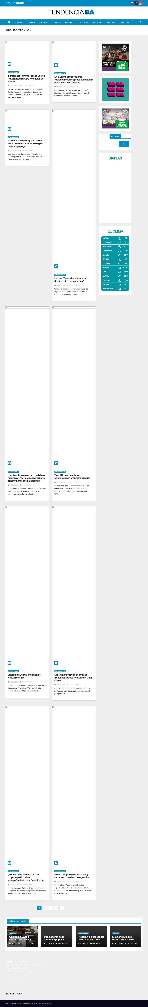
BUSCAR (115, 136)
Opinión (31, 22)
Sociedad (19, 22)
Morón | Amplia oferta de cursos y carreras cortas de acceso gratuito (71, 876)
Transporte (111, 22)
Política (43, 22)
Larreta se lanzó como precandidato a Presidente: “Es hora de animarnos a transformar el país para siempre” (26, 478)
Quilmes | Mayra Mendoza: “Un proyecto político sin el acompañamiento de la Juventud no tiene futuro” (25, 878)
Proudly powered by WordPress (16, 1003)
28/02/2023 (14, 86)
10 (56, 908)
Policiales (70, 22)
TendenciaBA (74, 285)
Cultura (97, 22)
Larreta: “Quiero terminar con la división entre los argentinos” (70, 279)
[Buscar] (124, 144)
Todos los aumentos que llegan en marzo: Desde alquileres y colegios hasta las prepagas (25, 143)
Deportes (84, 22)
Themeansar (47, 1003)
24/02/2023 (60, 285)
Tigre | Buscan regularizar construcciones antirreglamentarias (72, 476)
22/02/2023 (14, 485)
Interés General (13, 72)
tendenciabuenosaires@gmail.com (20, 971)
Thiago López (27, 86)
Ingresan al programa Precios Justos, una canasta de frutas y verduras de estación (26, 78)
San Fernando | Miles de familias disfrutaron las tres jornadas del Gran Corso (73, 677)
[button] (141, 22)
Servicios (125, 22)
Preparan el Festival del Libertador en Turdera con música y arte (91, 939)
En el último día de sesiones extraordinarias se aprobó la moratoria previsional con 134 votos (73, 79)
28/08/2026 (15, 943)
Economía (56, 22)
